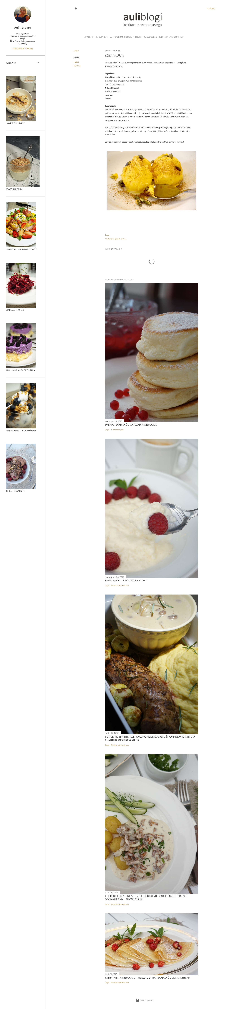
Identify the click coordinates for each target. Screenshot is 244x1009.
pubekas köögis (123, 37)
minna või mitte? (174, 37)
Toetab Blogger (146, 1000)
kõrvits (77, 65)
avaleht (88, 37)
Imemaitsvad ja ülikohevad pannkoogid (131, 425)
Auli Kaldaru (22, 27)
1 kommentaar (117, 430)
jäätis (76, 62)
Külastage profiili (22, 49)
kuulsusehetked (153, 37)
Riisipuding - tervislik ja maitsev (126, 580)
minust (138, 37)
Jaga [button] (76, 50)
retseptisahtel (103, 37)
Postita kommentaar (120, 585)
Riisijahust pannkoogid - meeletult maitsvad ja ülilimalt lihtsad (147, 977)
